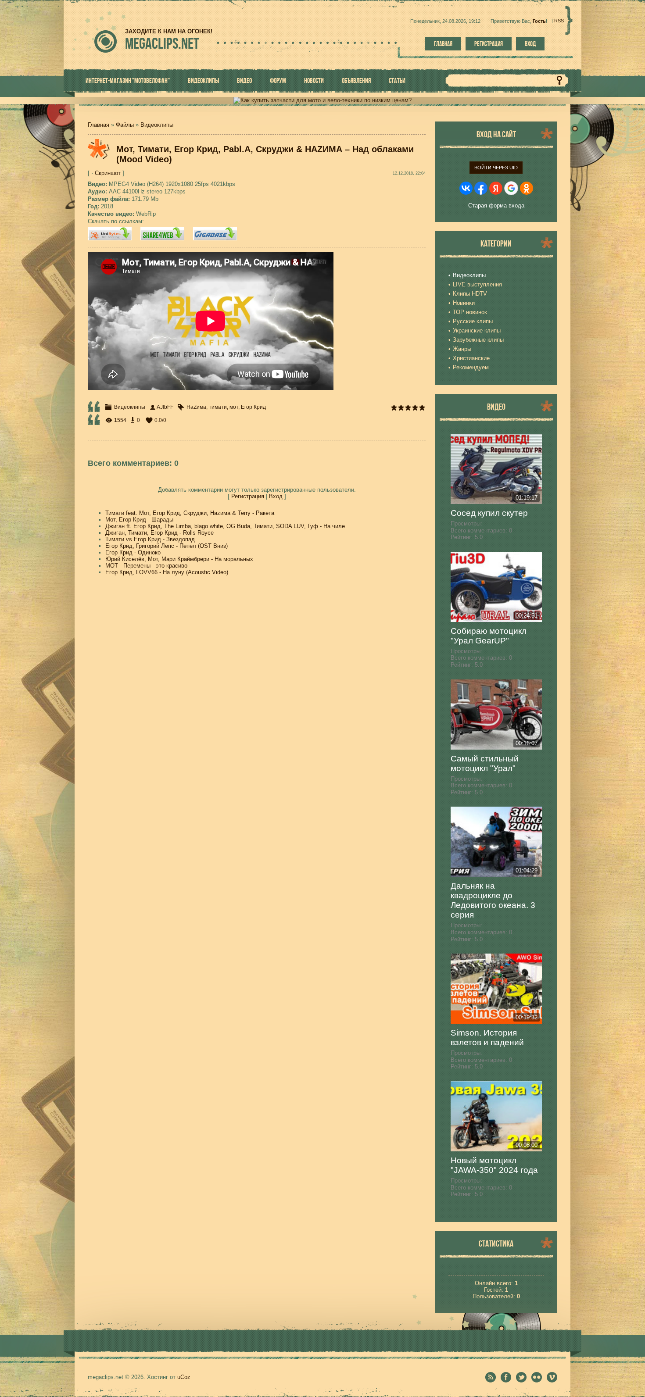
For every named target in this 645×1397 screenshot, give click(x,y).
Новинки (464, 303)
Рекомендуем (471, 367)
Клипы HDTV (470, 293)
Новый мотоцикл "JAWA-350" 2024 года (494, 1165)
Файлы (125, 124)
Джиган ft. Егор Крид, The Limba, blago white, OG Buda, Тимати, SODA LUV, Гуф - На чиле (225, 526)
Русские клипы (473, 321)
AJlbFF (165, 407)
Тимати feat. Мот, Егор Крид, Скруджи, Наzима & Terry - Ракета (189, 513)
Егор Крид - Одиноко (133, 552)
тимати (218, 407)
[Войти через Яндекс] (495, 188)
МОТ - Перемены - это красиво (146, 565)
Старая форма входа (496, 205)
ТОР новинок (470, 312)
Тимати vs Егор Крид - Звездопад (150, 539)
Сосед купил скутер (489, 513)
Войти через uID (496, 167)
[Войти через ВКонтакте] (466, 188)
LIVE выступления (477, 284)
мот (233, 407)
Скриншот (108, 173)
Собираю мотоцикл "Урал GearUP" (489, 635)
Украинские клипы (477, 330)
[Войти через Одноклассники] (526, 188)
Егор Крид (253, 407)
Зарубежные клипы (478, 339)
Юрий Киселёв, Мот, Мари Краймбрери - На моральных (179, 559)
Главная (443, 43)
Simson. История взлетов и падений (487, 1037)
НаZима (196, 407)
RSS (559, 20)
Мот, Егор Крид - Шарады (139, 519)
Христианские (471, 358)
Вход (530, 43)
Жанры (462, 349)
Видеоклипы (156, 124)
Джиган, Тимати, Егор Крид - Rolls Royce (159, 532)
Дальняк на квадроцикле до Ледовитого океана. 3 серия (493, 900)
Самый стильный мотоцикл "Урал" (485, 763)
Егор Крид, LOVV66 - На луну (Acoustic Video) (166, 572)
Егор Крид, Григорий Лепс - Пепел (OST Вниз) (166, 546)
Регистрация (488, 43)
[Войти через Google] (511, 188)
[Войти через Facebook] (480, 188)
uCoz (183, 1377)
